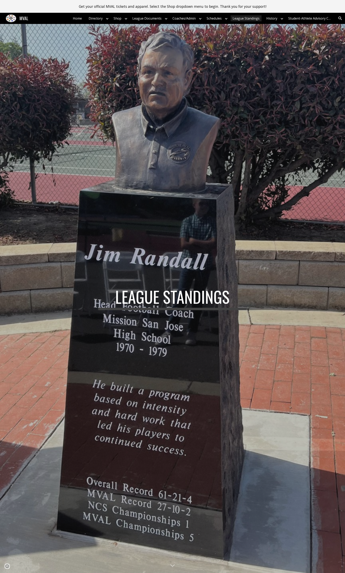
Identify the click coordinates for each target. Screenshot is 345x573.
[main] (172, 298)
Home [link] (77, 18)
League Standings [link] (246, 18)
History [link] (271, 18)
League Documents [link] (147, 18)
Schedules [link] (214, 18)
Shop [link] (117, 18)
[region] (172, 6)
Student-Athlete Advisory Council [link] (311, 18)
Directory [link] (96, 18)
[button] (340, 18)
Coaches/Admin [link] (184, 18)
